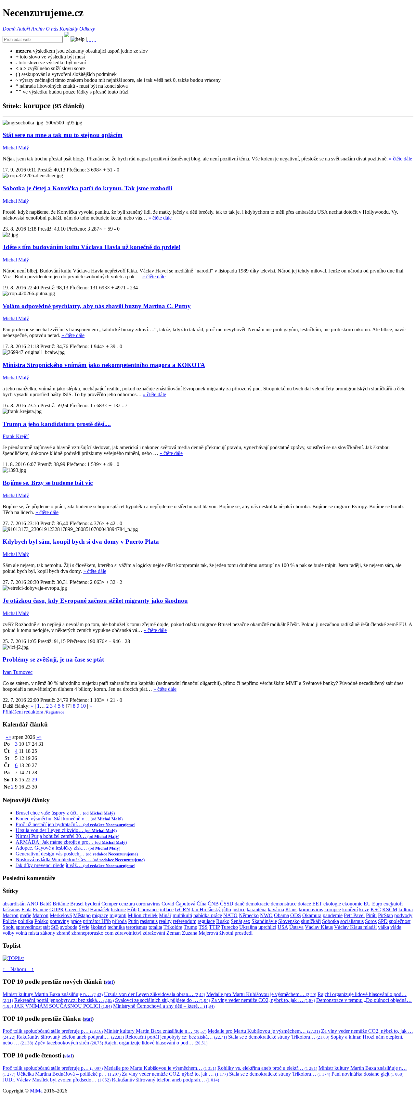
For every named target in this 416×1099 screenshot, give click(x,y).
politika (25, 921)
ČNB (213, 903)
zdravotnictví (128, 933)
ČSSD (226, 903)
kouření (350, 909)
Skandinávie (264, 921)
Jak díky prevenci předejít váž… (75, 865)
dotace (304, 903)
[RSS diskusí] (92, 39)
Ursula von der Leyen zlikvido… (66, 830)
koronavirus (311, 909)
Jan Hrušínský (206, 909)
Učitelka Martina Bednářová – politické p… (69, 1074)
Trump (190, 927)
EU (367, 903)
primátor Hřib (97, 921)
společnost (399, 921)
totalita (155, 927)
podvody (403, 915)
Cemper (109, 903)
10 (83, 706)
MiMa (36, 1090)
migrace (100, 915)
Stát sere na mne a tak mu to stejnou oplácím (63, 135)
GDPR (56, 909)
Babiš (45, 903)
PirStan (385, 915)
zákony (47, 933)
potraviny (59, 921)
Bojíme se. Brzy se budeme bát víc (48, 482)
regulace (206, 921)
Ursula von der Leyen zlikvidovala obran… (154, 994)
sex (246, 921)
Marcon (40, 915)
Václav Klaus (319, 927)
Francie (40, 909)
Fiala (26, 909)
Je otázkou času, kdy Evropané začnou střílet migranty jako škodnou (95, 600)
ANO (32, 903)
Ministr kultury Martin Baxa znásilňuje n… (53, 994)
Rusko (222, 921)
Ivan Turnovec (17, 672)
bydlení (92, 903)
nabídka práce (207, 915)
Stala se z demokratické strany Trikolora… (278, 1037)
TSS (203, 927)
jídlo (226, 909)
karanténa (256, 909)
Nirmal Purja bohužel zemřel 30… (67, 836)
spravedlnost (29, 927)
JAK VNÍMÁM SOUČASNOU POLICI (63, 1006)
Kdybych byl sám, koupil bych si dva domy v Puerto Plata (81, 541)
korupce (332, 909)
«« (8, 737)
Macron (11, 915)
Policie (10, 921)
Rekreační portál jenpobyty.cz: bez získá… (64, 1000)
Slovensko (289, 921)
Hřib (131, 909)
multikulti (182, 915)
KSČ (375, 909)
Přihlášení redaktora (23, 711)
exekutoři (393, 903)
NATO (230, 915)
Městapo (82, 915)
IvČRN (182, 909)
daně (239, 903)
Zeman (173, 933)
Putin (133, 921)
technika (116, 927)
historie (118, 909)
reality (165, 921)
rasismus (149, 921)
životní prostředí (236, 933)
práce (76, 921)
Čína (201, 903)
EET (317, 903)
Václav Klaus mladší (355, 927)
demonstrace (283, 903)
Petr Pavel (354, 915)
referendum (184, 921)
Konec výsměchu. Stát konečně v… (69, 818)
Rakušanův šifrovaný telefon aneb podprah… (70, 1037)
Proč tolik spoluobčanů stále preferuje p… (53, 1031)
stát (46, 927)
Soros (371, 921)
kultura (405, 909)
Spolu (9, 927)
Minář (165, 915)
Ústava (296, 927)
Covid (168, 903)
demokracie (257, 903)
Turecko (229, 927)
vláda (395, 927)
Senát (236, 921)
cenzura (127, 903)
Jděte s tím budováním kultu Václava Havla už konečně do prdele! (91, 247)
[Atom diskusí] (95, 39)
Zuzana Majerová (200, 933)
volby (8, 933)
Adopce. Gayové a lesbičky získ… (68, 848)
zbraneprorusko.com (92, 933)
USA (283, 927)
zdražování (154, 933)
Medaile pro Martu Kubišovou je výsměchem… (261, 994)
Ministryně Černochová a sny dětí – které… (163, 1006)
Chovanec (148, 909)
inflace (167, 909)
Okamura (311, 915)
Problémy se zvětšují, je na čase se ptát (53, 659)
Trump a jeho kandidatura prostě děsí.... (57, 424)
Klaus (291, 909)
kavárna (276, 909)
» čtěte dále (400, 158)
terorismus (136, 927)
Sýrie (84, 927)
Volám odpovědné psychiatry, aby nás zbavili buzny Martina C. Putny (97, 306)
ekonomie (352, 903)
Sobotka (330, 921)
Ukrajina (248, 927)
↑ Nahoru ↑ (18, 969)
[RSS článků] (87, 39)
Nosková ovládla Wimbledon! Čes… (80, 859)
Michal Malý (16, 147)
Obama (281, 915)
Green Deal (77, 909)
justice (238, 909)
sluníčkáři (311, 921)
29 (34, 779)
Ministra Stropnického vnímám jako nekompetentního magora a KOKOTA (104, 364)
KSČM (389, 909)
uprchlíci (267, 927)
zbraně (63, 933)
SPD (383, 921)
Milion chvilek (143, 915)
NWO (266, 915)
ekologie (332, 903)
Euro (377, 903)
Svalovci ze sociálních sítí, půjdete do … (162, 1000)
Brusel (77, 903)
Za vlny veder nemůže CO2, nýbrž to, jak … (263, 1000)
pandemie (333, 915)
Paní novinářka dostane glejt (367, 1074)
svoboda (68, 927)
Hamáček (100, 909)
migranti (118, 915)
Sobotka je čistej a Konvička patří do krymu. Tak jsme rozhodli (87, 188)
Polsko (41, 921)
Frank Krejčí (16, 436)
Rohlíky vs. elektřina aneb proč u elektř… (267, 1068)
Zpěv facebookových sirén (68, 1042)
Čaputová (185, 903)
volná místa (27, 933)
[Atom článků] (90, 39)
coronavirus (148, 903)
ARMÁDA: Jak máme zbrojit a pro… (71, 842)
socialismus (352, 921)
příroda (119, 921)
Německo (249, 915)
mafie (25, 915)
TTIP (214, 927)
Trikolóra (172, 927)
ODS (295, 915)
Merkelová (61, 915)
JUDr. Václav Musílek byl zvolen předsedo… (56, 1079)
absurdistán (14, 903)
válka (383, 927)
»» (39, 737)
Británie (61, 903)
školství (98, 927)
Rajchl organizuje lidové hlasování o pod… (155, 1042)
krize (364, 909)
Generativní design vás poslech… (77, 853)
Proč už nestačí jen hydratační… (75, 824)
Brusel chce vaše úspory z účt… (65, 812)
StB (55, 927)
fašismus (11, 909)
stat (109, 982)
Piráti (371, 915)
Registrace (55, 712)
